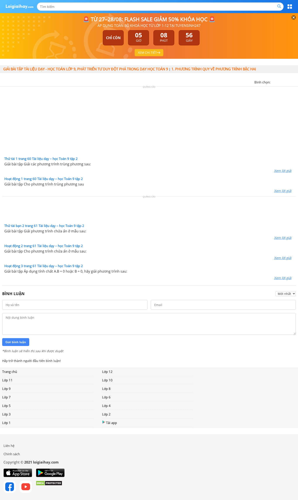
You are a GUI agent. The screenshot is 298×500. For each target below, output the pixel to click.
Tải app (111, 422)
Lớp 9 (6, 388)
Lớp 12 (107, 371)
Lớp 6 (106, 397)
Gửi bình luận (15, 342)
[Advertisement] (149, 122)
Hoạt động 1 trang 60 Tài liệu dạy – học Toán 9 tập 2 (43, 178)
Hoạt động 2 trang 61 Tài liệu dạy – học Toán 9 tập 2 (43, 246)
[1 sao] (274, 81)
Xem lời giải (282, 170)
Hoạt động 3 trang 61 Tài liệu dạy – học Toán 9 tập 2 (43, 266)
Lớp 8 (106, 388)
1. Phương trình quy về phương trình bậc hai (213, 69)
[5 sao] (295, 81)
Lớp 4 (106, 405)
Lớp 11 (7, 380)
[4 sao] (289, 81)
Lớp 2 (106, 414)
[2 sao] (279, 81)
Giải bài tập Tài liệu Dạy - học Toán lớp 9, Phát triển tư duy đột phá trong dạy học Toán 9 (85, 69)
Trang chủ (9, 371)
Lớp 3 (6, 414)
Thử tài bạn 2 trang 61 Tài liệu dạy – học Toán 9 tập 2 (44, 225)
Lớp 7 (6, 397)
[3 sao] (284, 81)
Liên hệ (8, 445)
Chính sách (11, 454)
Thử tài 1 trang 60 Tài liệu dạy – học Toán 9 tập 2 (41, 158)
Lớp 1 (6, 422)
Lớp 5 (6, 405)
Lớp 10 (107, 380)
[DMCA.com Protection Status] (49, 487)
